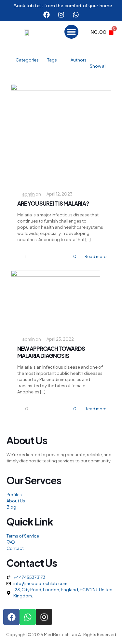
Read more (95, 256)
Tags (52, 59)
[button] (71, 32)
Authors (79, 59)
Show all (98, 66)
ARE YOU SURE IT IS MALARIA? (53, 203)
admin (28, 194)
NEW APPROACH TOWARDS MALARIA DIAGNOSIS (51, 352)
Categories (27, 59)
